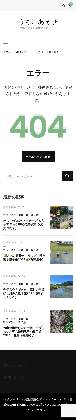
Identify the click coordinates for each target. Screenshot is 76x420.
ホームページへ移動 (38, 156)
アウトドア (9, 215)
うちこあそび (38, 21)
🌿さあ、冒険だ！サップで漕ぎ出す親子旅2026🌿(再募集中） (24, 257)
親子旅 (35, 215)
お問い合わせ (13, 377)
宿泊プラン (9, 322)
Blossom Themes (15, 405)
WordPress (55, 405)
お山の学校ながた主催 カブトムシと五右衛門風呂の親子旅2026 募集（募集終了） (24, 331)
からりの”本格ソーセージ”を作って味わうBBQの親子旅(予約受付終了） (24, 224)
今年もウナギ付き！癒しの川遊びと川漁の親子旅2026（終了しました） (24, 293)
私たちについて (15, 365)
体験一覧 (23, 215)
